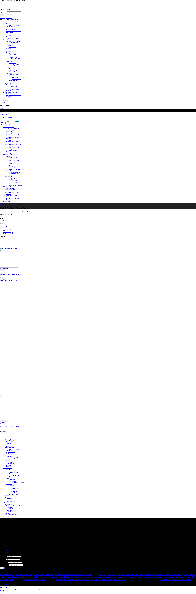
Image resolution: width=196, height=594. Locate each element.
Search (16, 21)
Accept (2, 590)
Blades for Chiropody (47, 575)
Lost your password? (6, 18)
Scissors (8, 35)
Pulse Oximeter (16, 79)
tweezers (3, 582)
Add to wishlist (4, 268)
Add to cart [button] (3, 279)
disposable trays (96, 574)
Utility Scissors (12, 582)
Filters (2, 220)
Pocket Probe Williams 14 (182, 577)
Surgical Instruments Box (99, 579)
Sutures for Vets (118, 580)
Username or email (5, 9)
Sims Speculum (30, 580)
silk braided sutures (18, 580)
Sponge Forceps (50, 580)
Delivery (5, 545)
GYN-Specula (12, 47)
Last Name (3, 559)
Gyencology (9, 45)
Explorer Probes (10, 28)
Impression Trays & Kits (13, 458)
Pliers (7, 87)
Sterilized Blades (61, 580)
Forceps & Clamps (11, 86)
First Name (3, 556)
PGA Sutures (166, 577)
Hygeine (8, 67)
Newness (5, 230)
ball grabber (33, 574)
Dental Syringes (10, 26)
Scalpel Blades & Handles (16, 66)
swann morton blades (130, 580)
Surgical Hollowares (77, 579)
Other (4, 503)
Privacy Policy (7, 549)
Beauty (8, 53)
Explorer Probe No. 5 (138, 574)
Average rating (7, 229)
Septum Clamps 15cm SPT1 (9, 275)
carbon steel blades (73, 575)
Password (3, 12)
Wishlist (5, 100)
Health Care (9, 73)
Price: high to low (8, 233)
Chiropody (9, 61)
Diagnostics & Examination (14, 41)
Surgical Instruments (9, 39)
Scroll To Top (3, 587)
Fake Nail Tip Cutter (14, 58)
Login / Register (7, 102)
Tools (10, 476)
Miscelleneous (10, 459)
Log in (2, 15)
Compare (2, 270)
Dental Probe (86, 574)
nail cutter (108, 577)
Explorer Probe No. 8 (173, 574)
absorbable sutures (7, 575)
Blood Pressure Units (18, 77)
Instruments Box (56, 577)
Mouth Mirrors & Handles (13, 34)
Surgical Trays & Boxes (12, 38)
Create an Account (14, 19)
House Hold (6, 98)
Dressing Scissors (107, 574)
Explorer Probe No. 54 (14, 577)
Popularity (6, 227)
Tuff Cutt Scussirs (184, 580)
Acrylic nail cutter (21, 575)
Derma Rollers (13, 54)
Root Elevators (10, 32)
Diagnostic (12, 76)
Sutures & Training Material (11, 92)
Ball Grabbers (10, 85)
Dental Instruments (8, 23)
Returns (5, 546)
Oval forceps (139, 577)
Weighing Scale (13, 74)
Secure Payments (7, 547)
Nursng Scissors (13, 490)
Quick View (3, 271)
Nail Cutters (12, 60)
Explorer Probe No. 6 (156, 574)
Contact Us (6, 543)
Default (5, 226)
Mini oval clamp (83, 577)
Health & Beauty (7, 51)
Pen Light (147, 577)
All (4, 239)
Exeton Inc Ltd (8, 585)
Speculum (41, 579)
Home (1, 211)
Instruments (12, 63)
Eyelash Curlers (13, 55)
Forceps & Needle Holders (13, 31)
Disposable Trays (14, 70)
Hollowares (9, 443)
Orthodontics (9, 462)
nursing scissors (129, 577)
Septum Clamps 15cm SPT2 (9, 427)
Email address (4, 562)
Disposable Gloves (14, 69)
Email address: (4, 565)
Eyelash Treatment (14, 57)
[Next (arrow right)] (2, 593)
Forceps (46, 577)
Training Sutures (168, 579)
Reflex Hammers (13, 42)
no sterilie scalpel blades (118, 577)
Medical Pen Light (71, 577)
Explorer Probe (123, 574)
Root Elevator (6, 579)
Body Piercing (7, 83)
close (1, 6)
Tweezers (8, 37)
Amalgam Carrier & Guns (13, 25)
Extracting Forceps (11, 29)
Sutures (8, 93)
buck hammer (60, 575)
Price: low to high (8, 232)
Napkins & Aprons (14, 71)
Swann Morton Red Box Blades (154, 579)
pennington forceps (156, 577)
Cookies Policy (7, 550)
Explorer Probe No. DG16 (33, 577)
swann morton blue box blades (142, 579)
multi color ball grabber (95, 577)
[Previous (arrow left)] (0, 593)
